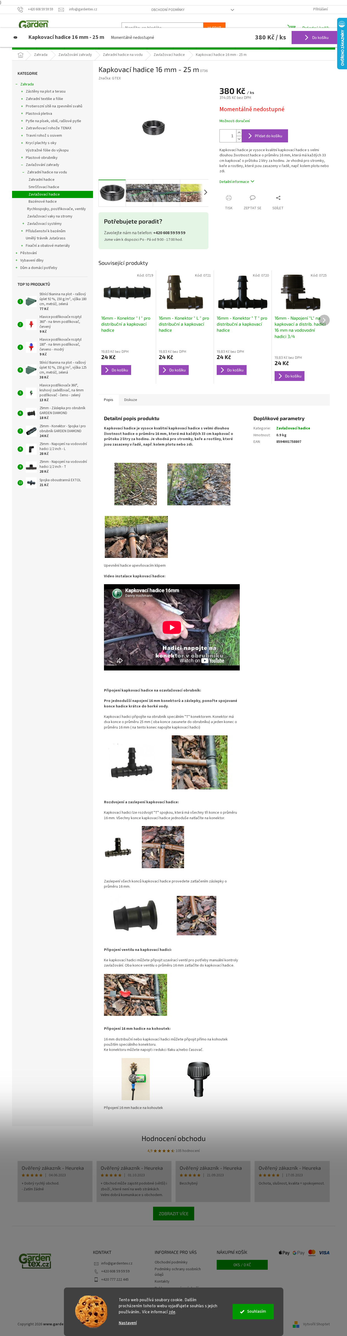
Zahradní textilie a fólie (44, 99)
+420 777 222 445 (115, 1279)
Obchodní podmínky (168, 9)
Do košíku (320, 37)
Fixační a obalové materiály (48, 245)
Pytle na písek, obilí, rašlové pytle (53, 121)
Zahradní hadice (42, 179)
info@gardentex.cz (116, 1263)
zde (172, 1312)
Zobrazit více (173, 1213)
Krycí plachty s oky (41, 143)
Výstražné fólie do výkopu (47, 150)
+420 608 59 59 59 (115, 1271)
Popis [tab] (108, 400)
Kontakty (162, 1281)
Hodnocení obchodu (174, 1138)
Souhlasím (256, 1311)
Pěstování (28, 253)
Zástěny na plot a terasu (46, 91)
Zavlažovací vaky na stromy (49, 216)
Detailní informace (234, 182)
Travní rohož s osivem (44, 135)
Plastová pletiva (39, 113)
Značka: (109, 78)
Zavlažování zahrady (42, 165)
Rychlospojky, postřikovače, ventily (56, 209)
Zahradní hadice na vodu (47, 172)
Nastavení (128, 1323)
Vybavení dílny (32, 260)
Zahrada (27, 84)
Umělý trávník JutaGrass (46, 238)
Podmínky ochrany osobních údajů (178, 1271)
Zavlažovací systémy (44, 224)
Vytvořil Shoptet (316, 1324)
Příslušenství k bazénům (46, 231)
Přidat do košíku (268, 135)
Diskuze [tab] (130, 400)
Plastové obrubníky (42, 157)
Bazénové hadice (43, 201)
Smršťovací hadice (44, 187)
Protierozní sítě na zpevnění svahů (54, 106)
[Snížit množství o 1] (239, 139)
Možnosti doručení (234, 121)
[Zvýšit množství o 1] (239, 133)
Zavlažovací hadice (44, 194)
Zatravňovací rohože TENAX (48, 128)
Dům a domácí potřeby (38, 268)
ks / (242, 1264)
